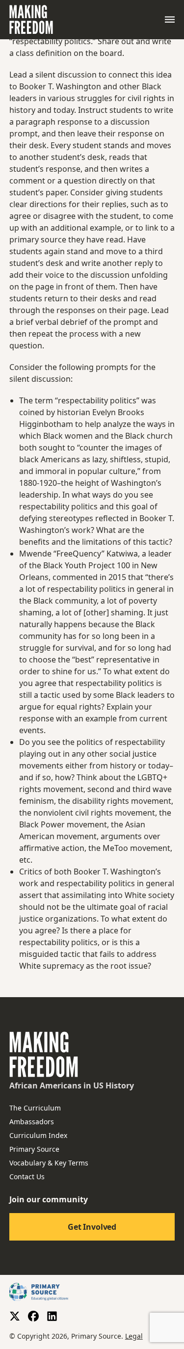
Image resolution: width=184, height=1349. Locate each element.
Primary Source (34, 1149)
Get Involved (92, 1226)
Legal (134, 1336)
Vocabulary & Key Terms (48, 1162)
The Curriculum (35, 1107)
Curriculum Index (38, 1135)
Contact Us (27, 1176)
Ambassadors (31, 1121)
